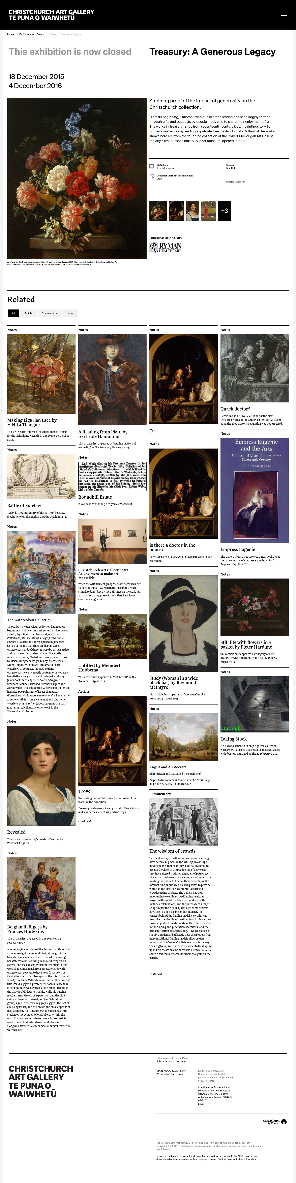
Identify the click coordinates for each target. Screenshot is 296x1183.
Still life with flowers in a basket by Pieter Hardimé (246, 644)
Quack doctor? (235, 408)
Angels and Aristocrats (167, 767)
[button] (77, 182)
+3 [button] (224, 210)
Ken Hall (230, 168)
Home (10, 34)
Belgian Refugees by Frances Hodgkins (27, 928)
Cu (152, 430)
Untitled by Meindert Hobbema (99, 667)
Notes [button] (70, 313)
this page (227, 1159)
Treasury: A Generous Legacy (65, 34)
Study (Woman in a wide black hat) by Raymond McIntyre (173, 682)
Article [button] (28, 313)
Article (83, 691)
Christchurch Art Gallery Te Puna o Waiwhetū (51, 14)
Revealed (16, 832)
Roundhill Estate (95, 497)
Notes (12, 329)
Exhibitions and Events (31, 34)
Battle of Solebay (24, 505)
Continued (84, 821)
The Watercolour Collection (29, 620)
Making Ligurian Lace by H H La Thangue (32, 422)
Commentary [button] (49, 313)
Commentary (160, 793)
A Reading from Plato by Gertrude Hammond (103, 433)
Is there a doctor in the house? (172, 547)
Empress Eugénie (237, 549)
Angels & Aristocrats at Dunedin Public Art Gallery (179, 780)
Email (201, 1104)
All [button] (13, 313)
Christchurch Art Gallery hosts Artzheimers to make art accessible (103, 573)
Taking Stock (233, 738)
